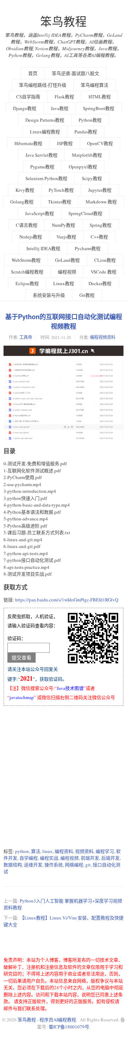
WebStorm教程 (26, 260)
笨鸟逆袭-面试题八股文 (75, 73)
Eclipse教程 (27, 283)
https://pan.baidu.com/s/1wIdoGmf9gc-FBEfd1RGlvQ (66, 599)
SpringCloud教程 (85, 213)
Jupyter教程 (99, 190)
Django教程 (24, 108)
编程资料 (64, 851)
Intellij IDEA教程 (43, 248)
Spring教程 (100, 225)
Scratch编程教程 (27, 272)
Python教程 (90, 120)
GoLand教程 (67, 260)
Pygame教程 (42, 166)
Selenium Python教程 (46, 178)
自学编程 (28, 858)
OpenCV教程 (100, 143)
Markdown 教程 (101, 201)
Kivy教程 (25, 190)
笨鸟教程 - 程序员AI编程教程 (47, 1019)
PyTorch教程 (61, 190)
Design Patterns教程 (44, 120)
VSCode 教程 (103, 272)
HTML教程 (100, 96)
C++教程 (99, 236)
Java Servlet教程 (41, 155)
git (88, 864)
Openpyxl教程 (83, 166)
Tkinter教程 (59, 201)
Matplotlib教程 (87, 155)
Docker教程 (100, 283)
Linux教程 (63, 283)
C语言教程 (26, 225)
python (22, 851)
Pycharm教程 (88, 248)
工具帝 (25, 337)
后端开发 (110, 858)
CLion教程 (105, 260)
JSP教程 (65, 143)
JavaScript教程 (39, 213)
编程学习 (105, 851)
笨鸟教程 (63, 21)
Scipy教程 (92, 178)
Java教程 (59, 108)
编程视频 (67, 272)
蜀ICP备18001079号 (69, 1026)
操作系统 (53, 864)
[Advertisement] (63, 776)
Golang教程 (22, 201)
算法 (35, 851)
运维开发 (33, 864)
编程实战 (49, 858)
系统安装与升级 (49, 295)
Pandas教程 (85, 131)
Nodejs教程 (30, 236)
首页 (32, 73)
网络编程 (74, 864)
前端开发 (90, 858)
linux (47, 851)
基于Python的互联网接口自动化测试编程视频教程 (63, 321)
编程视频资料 (102, 337)
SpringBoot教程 (98, 108)
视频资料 (84, 851)
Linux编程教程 (45, 131)
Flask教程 (64, 96)
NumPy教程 (63, 225)
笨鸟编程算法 (94, 85)
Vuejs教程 (66, 236)
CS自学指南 (28, 96)
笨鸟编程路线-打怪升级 (42, 85)
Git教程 (87, 295)
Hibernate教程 (28, 143)
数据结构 (13, 864)
